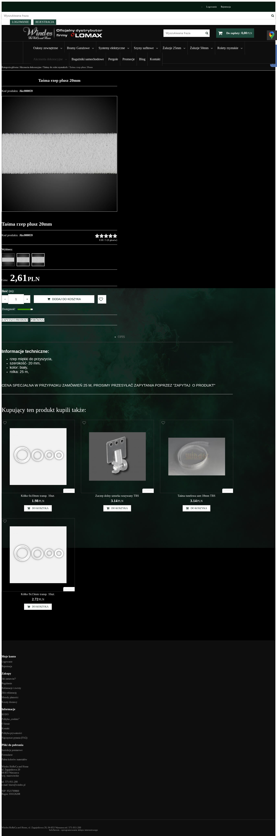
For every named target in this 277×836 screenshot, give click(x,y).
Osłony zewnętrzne (45, 48)
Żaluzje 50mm (199, 48)
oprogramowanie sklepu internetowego (79, 830)
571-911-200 (11, 781)
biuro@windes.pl (17, 784)
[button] (121, 337)
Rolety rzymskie (227, 48)
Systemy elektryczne (112, 48)
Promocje (128, 59)
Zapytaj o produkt (15, 319)
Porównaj (37, 319)
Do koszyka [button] (40, 508)
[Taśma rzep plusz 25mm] (23, 259)
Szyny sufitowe (144, 48)
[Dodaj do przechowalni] (102, 299)
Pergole (113, 59)
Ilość (8, 291)
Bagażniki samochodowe (88, 59)
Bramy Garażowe (78, 48)
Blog (142, 59)
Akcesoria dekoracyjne (48, 59)
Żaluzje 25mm (172, 48)
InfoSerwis (54, 830)
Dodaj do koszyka (66, 299)
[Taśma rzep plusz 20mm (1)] (59, 153)
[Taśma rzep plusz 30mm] (38, 259)
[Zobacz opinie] (106, 236)
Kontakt (155, 59)
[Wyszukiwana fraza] (272, 15)
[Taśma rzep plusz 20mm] (8, 259)
